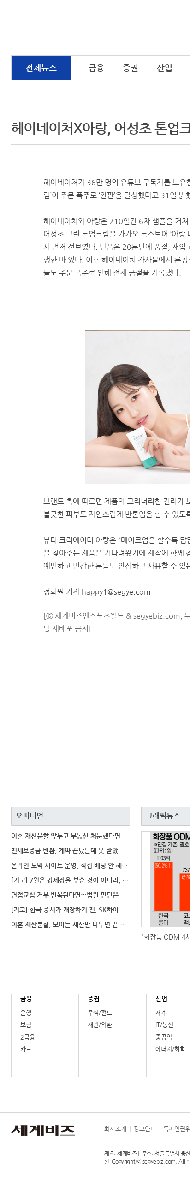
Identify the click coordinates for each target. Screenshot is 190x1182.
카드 (25, 1049)
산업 (164, 67)
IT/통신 (164, 1024)
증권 (130, 67)
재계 (160, 1012)
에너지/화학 (170, 1049)
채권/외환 (100, 1024)
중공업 (163, 1037)
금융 (96, 67)
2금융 (27, 1037)
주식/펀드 (100, 1012)
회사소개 (115, 1128)
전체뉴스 (41, 67)
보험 (25, 1024)
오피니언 (29, 815)
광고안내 (145, 1128)
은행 (25, 1012)
